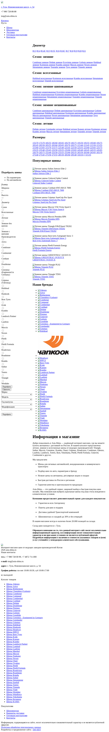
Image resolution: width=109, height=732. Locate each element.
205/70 (67, 145)
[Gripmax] (42, 329)
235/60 (67, 150)
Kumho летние (39, 131)
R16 (58, 51)
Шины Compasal (13, 596)
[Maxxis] (42, 382)
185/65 (61, 143)
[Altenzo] (42, 290)
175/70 (42, 143)
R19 (76, 51)
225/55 (80, 148)
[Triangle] (42, 415)
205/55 (48, 145)
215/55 (99, 145)
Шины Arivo (12, 586)
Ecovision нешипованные (67, 92)
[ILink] (41, 365)
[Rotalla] (42, 403)
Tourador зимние (58, 67)
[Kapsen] (42, 367)
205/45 (35, 145)
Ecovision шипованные (83, 110)
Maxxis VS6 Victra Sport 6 (44, 212)
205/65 (61, 145)
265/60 (86, 152)
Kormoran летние (99, 129)
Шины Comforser (14, 594)
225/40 (61, 148)
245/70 (35, 152)
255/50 (55, 152)
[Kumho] (42, 370)
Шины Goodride (13, 615)
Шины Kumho (12, 642)
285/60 (67, 155)
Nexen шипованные (61, 115)
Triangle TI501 (39, 279)
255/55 (61, 152)
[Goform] (42, 319)
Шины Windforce (14, 694)
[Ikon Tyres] (43, 363)
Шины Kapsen (12, 639)
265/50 (80, 152)
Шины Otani (12, 661)
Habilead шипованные (55, 113)
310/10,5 (81, 155)
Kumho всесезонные (83, 78)
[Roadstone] (43, 401)
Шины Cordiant (13, 601)
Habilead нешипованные (44, 94)
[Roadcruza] (43, 399)
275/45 (42, 155)
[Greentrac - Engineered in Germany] (54, 324)
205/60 (55, 145)
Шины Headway (13, 630)
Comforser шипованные (43, 110)
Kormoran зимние (48, 65)
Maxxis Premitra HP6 (42, 221)
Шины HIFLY (12, 632)
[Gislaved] (42, 317)
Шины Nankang (13, 656)
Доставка (10, 32)
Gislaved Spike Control (42, 183)
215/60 (35, 148)
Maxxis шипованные (42, 115)
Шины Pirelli (12, 666)
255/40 (48, 152)
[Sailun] (41, 406)
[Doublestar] (43, 312)
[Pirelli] (41, 394)
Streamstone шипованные (81, 115)
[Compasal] (43, 302)
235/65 (74, 150)
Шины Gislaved (13, 610)
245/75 (42, 152)
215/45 (86, 145)
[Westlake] (43, 420)
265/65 (93, 152)
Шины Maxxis (12, 654)
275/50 (48, 155)
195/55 (86, 143)
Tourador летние (84, 131)
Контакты (10, 37)
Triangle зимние (85, 67)
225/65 (93, 148)
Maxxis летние (52, 131)
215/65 (42, 148)
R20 (80, 51)
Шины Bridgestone (14, 589)
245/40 (80, 150)
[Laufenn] (42, 377)
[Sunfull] (42, 411)
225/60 (86, 148)
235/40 (42, 150)
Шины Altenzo (13, 584)
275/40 (35, 155)
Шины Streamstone (14, 680)
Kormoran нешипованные (66, 94)
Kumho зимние (63, 65)
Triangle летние (99, 131)
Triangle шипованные (54, 118)
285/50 (61, 155)
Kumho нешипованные (89, 94)
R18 (72, 51)
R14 (38, 51)
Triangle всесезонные (54, 81)
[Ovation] (42, 391)
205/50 (42, 145)
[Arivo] (41, 293)
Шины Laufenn (13, 649)
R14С (43, 51)
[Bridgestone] (44, 295)
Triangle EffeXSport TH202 (44, 231)
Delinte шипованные (63, 110)
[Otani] (41, 389)
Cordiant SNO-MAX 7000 (44, 193)
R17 (67, 51)
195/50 (80, 143)
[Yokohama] (43, 425)
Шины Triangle (13, 687)
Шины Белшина (13, 699)
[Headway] (43, 358)
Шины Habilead (13, 625)
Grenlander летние (54, 129)
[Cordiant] (42, 307)
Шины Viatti (11, 690)
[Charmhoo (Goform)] (47, 297)
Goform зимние (86, 62)
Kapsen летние (84, 129)
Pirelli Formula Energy (42, 250)
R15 (48, 51)
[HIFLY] (42, 360)
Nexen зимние (90, 65)
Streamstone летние (68, 131)
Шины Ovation (13, 663)
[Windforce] (43, 423)
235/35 (35, 150)
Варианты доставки (15, 713)
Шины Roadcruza (14, 670)
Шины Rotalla (12, 675)
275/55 (55, 155)
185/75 (74, 143)
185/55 (48, 143)
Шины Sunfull (12, 682)
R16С (62, 51)
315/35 (88, 155)
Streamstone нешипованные (59, 97)
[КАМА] (42, 430)
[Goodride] (43, 321)
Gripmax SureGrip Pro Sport (45, 202)
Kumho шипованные (96, 113)
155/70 (35, 143)
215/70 (48, 148)
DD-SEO (37, 730)
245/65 (99, 150)
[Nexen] (42, 387)
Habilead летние (70, 129)
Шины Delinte (12, 603)
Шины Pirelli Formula (15, 668)
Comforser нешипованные (44, 92)
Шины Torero (12, 685)
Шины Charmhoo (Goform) (18, 591)
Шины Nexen (12, 658)
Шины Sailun (12, 678)
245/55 (93, 150)
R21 (84, 51)
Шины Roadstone (14, 673)
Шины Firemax (13, 608)
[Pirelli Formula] (45, 396)
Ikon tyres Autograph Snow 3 (45, 241)
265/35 (74, 152)
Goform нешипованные (90, 92)
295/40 (74, 155)
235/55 (61, 150)
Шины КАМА (12, 702)
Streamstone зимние (41, 67)
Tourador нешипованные (83, 97)
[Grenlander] (43, 326)
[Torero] (42, 413)
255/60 (67, 152)
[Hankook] (53, 355)
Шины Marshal (13, 651)
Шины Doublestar (14, 606)
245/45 (86, 150)
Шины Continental (14, 598)
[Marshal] (42, 379)
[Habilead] (43, 331)
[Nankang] (43, 384)
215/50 (93, 145)
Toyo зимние (71, 67)
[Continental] (44, 305)
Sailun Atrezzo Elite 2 (42, 173)
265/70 (99, 152)
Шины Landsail (13, 646)
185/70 (67, 143)
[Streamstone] (44, 408)
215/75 (55, 148)
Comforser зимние (41, 62)
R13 (34, 51)
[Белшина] (43, 427)
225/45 (67, 148)
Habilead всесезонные (42, 78)
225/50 (74, 148)
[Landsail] (42, 375)
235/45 (48, 150)
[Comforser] (43, 300)
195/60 (93, 143)
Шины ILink (12, 637)
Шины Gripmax (13, 622)
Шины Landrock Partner (17, 644)
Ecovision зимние (71, 62)
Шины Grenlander (14, 620)
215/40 (80, 145)
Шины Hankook (13, 627)
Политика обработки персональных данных (21, 727)
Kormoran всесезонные (63, 78)
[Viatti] (41, 418)
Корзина (5, 20)
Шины (9, 27)
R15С (53, 51)
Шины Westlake (13, 692)
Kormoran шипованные (75, 113)
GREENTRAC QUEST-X (44, 260)
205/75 (74, 145)
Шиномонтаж (12, 30)
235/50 (55, 150)
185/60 (55, 143)
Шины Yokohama (14, 697)
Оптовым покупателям (16, 35)
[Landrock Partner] (46, 372)
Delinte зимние (55, 62)
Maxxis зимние (77, 65)
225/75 (99, 148)
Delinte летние (39, 129)
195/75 (99, 143)
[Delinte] (42, 309)
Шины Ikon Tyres (14, 634)
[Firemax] (42, 314)
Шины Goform (13, 613)
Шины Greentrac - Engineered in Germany (24, 618)
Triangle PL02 (39, 269)
